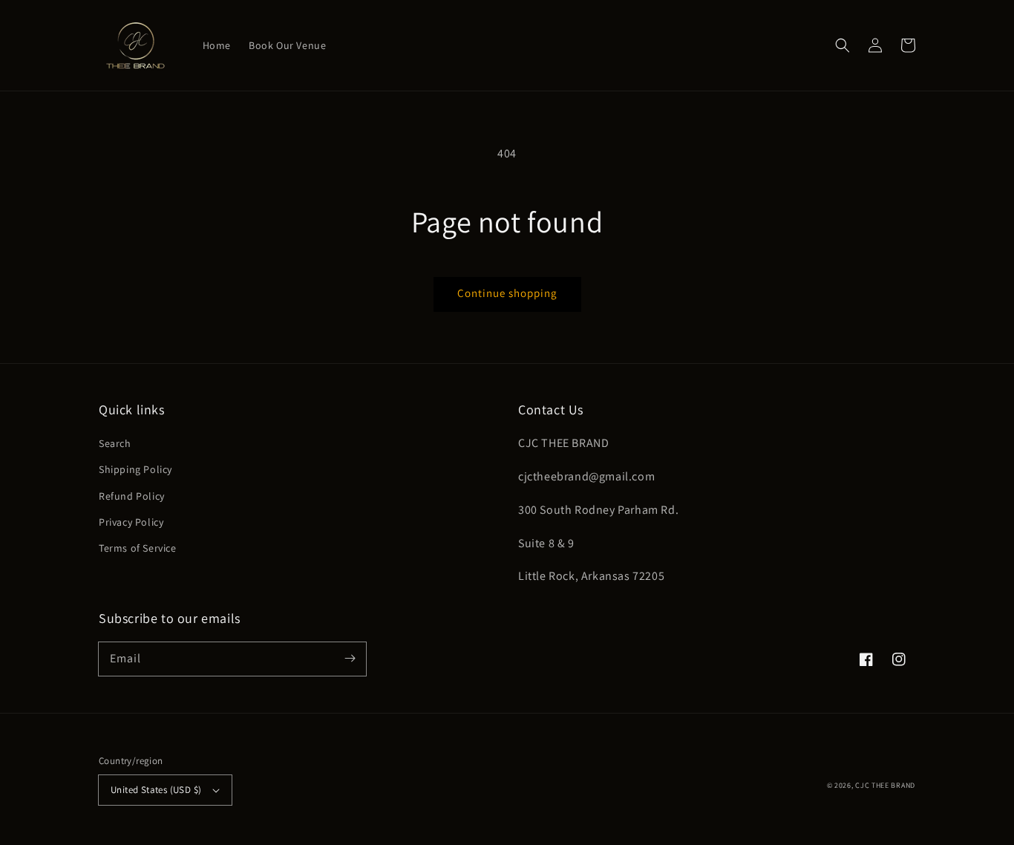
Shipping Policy (135, 469)
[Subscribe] (349, 658)
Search (115, 443)
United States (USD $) (156, 789)
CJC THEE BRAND (885, 785)
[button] (842, 45)
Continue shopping (507, 293)
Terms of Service (138, 548)
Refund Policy (132, 496)
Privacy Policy (131, 522)
